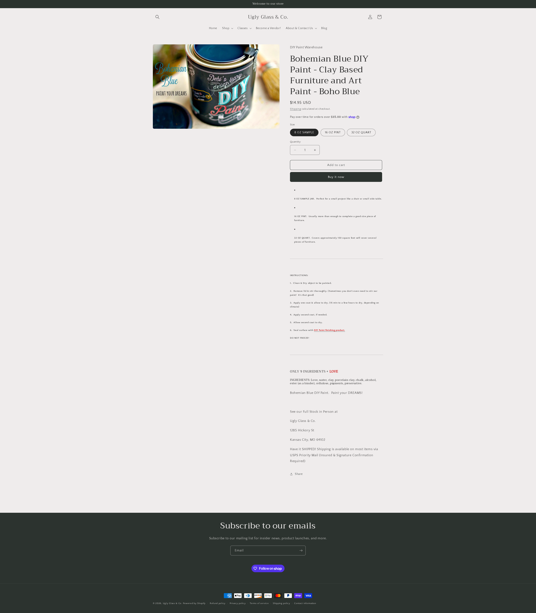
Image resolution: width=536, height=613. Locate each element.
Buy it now (336, 177)
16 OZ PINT (333, 132)
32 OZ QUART (361, 132)
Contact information (305, 603)
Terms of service (259, 603)
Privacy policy (238, 603)
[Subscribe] (300, 550)
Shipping (295, 109)
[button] (157, 17)
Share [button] (299, 474)
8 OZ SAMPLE (304, 132)
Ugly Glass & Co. (172, 603)
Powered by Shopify (194, 603)
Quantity (295, 141)
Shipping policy (281, 603)
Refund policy (217, 603)
